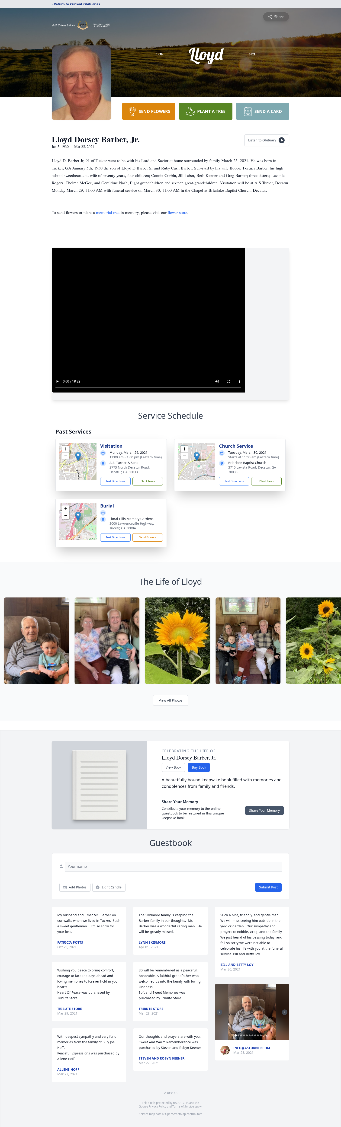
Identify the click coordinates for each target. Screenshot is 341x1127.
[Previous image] (219, 1012)
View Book (173, 767)
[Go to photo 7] (252, 1035)
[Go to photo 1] (236, 1035)
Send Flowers (147, 537)
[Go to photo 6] (250, 1035)
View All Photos (170, 700)
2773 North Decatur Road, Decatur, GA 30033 (129, 469)
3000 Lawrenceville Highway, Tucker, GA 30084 (131, 525)
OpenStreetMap (175, 1114)
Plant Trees (148, 481)
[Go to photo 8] (255, 1035)
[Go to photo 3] (241, 1035)
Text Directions (115, 481)
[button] (78, 456)
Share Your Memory (264, 810)
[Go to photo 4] (244, 1035)
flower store (177, 212)
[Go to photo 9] (258, 1035)
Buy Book (199, 767)
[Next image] (284, 1012)
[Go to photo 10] (261, 1035)
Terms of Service (183, 1106)
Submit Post (268, 887)
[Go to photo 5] (247, 1035)
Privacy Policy (157, 1106)
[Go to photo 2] (238, 1035)
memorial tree (107, 212)
